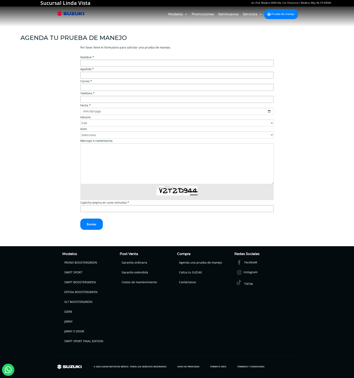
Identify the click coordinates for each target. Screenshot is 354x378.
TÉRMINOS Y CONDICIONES (250, 366)
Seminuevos (228, 14)
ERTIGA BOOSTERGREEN (81, 292)
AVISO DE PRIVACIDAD (188, 366)
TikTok (248, 284)
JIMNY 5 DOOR (74, 331)
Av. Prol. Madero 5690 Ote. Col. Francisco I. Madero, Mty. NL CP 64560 (291, 3)
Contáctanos (187, 282)
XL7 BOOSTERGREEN (78, 302)
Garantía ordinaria (134, 262)
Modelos (175, 14)
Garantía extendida (135, 272)
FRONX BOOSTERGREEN (80, 262)
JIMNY (68, 321)
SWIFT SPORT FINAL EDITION (83, 341)
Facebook (250, 262)
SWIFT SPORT (73, 272)
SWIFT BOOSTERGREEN (80, 282)
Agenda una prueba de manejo (200, 262)
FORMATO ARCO (218, 366)
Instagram (251, 272)
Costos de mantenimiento (139, 282)
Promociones (203, 14)
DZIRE (68, 312)
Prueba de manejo (283, 14)
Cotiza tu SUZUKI (190, 272)
